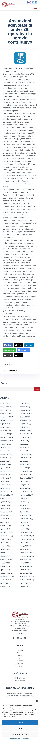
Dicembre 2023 (5, 454)
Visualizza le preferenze (20, 734)
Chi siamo (20, 653)
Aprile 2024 (4, 447)
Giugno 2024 (4, 444)
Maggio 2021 (24, 505)
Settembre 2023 (25, 457)
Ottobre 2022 (4, 478)
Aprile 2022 (4, 488)
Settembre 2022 (25, 478)
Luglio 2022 (24, 481)
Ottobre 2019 (4, 539)
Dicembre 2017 (5, 576)
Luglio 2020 (24, 522)
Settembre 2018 (25, 559)
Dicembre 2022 (5, 474)
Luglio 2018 (24, 563)
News (20, 658)
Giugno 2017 (4, 586)
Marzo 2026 (4, 410)
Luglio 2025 (4, 424)
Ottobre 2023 (4, 457)
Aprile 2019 (4, 549)
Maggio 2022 (24, 485)
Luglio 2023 (24, 461)
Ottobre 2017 (4, 580)
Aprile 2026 (24, 407)
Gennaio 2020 (24, 532)
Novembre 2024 (5, 437)
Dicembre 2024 (25, 434)
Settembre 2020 (25, 519)
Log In (20, 666)
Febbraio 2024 (5, 451)
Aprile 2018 (4, 570)
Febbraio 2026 (25, 410)
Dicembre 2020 (5, 515)
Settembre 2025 (5, 420)
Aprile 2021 (4, 508)
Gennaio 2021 (24, 512)
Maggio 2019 (24, 546)
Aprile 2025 (24, 427)
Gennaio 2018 (24, 573)
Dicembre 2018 (5, 556)
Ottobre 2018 (4, 559)
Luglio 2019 (24, 542)
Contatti (20, 661)
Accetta (20, 722)
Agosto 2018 (4, 563)
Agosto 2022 (4, 481)
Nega (20, 728)
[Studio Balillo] (8, 7)
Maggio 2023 (24, 464)
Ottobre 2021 (4, 498)
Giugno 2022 (4, 485)
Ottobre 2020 (4, 519)
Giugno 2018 (4, 566)
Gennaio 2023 (24, 471)
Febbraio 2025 (25, 430)
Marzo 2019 (24, 549)
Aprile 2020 (4, 529)
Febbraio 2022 (5, 491)
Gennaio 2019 (24, 553)
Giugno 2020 (4, 525)
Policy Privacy (25, 738)
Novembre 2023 (25, 454)
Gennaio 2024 (24, 451)
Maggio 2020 (24, 525)
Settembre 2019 (25, 539)
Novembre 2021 (25, 495)
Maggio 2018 (24, 566)
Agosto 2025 (24, 420)
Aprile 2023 (4, 468)
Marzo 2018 (24, 570)
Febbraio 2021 (5, 512)
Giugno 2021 (4, 505)
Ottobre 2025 (24, 417)
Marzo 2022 (24, 488)
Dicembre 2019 (5, 536)
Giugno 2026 (24, 403)
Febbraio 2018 (5, 573)
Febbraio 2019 (5, 553)
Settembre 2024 (5, 441)
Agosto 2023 (4, 461)
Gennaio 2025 (5, 434)
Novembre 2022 (25, 474)
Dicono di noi (20, 663)
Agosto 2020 (4, 522)
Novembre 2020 (25, 515)
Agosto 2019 (4, 542)
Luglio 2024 (24, 441)
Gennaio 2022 (24, 491)
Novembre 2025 (5, 417)
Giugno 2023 (4, 464)
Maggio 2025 (4, 427)
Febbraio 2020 (5, 532)
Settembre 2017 (25, 580)
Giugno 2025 (24, 424)
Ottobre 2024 (24, 437)
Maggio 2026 (4, 407)
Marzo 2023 (24, 468)
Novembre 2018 (25, 556)
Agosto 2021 (4, 502)
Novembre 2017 (25, 576)
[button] (37, 701)
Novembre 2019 (25, 536)
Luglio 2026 (4, 403)
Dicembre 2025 (25, 413)
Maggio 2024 (24, 444)
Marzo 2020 (24, 529)
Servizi (20, 655)
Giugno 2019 (4, 546)
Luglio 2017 (24, 583)
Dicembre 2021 (5, 495)
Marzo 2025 (4, 430)
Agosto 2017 (4, 583)
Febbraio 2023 (5, 471)
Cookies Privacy (15, 738)
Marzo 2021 (24, 508)
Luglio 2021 (24, 502)
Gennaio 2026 (5, 413)
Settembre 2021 (25, 498)
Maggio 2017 (24, 586)
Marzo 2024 (24, 447)
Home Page (20, 650)
